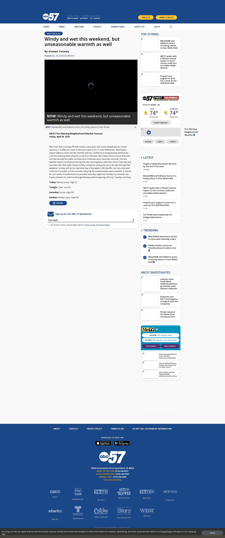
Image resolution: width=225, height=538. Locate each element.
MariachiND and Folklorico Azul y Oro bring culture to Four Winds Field (169, 44)
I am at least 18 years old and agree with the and (80, 225)
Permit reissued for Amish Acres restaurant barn (167, 314)
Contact (73, 428)
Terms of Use (89, 225)
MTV (157, 26)
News (62, 26)
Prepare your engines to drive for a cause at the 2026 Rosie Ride (168, 79)
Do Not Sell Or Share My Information (152, 428)
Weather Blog (53, 33)
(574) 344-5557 (121, 471)
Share (59, 203)
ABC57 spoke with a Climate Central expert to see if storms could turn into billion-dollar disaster (168, 62)
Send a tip (146, 17)
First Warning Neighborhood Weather (191, 132)
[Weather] (161, 100)
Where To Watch (166, 17)
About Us (139, 26)
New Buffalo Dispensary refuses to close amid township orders (162, 237)
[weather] (146, 112)
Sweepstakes (118, 26)
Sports (97, 26)
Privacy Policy (104, 225)
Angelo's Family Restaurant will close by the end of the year (160, 165)
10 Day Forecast (161, 123)
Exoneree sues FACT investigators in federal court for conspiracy (169, 300)
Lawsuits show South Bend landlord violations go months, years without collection (168, 284)
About (56, 428)
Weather (79, 26)
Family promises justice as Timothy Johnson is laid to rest (162, 246)
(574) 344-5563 (122, 474)
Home (46, 26)
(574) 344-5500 (119, 477)
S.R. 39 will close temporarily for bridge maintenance (157, 216)
